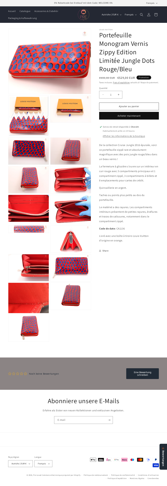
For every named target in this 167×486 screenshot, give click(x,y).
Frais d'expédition (121, 82)
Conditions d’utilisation (148, 475)
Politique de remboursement (96, 475)
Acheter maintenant (129, 115)
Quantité (103, 88)
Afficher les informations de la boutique (124, 136)
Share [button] (105, 250)
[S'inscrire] (109, 420)
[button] (141, 14)
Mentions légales (137, 478)
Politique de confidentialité (123, 475)
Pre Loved (37, 475)
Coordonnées (153, 478)
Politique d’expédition (117, 478)
